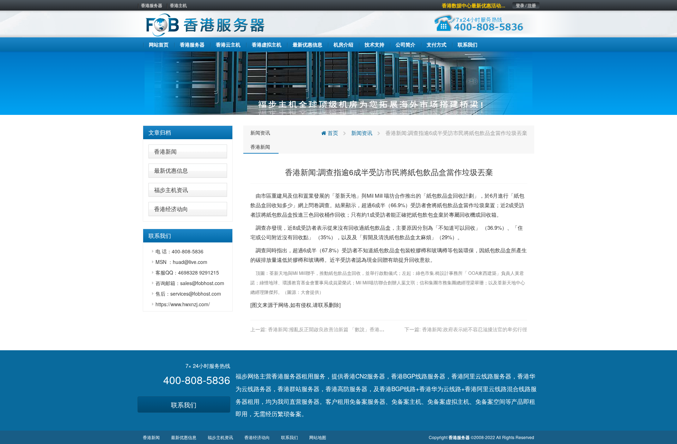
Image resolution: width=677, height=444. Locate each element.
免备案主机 (406, 401)
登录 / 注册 (526, 5)
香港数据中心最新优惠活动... (473, 5)
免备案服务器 (367, 401)
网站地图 (317, 437)
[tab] (187, 132)
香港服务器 (151, 5)
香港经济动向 (171, 209)
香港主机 (178, 5)
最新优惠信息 (171, 170)
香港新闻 (165, 151)
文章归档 (159, 132)
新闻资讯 (260, 132)
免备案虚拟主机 (448, 401)
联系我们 (183, 404)
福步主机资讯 (171, 190)
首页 (332, 132)
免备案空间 (490, 401)
